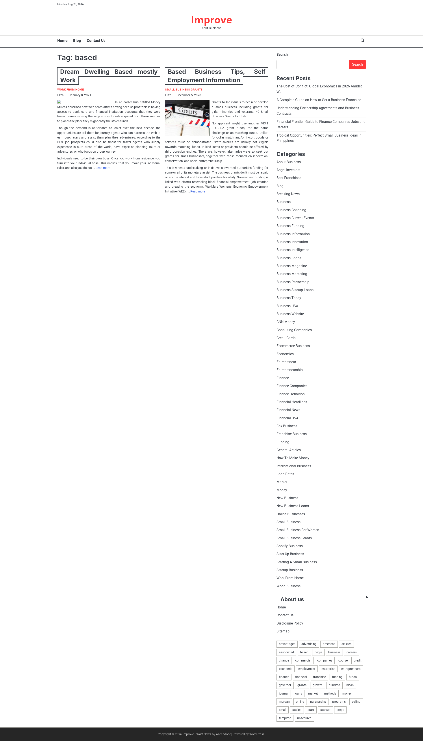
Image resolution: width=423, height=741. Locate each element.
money (347, 693)
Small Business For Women (297, 530)
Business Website (290, 314)
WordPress (256, 734)
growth (318, 685)
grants (301, 685)
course (343, 660)
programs (339, 701)
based (304, 652)
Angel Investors (288, 170)
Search (282, 54)
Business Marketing (291, 274)
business (334, 652)
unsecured (304, 718)
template (285, 718)
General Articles (288, 450)
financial (301, 677)
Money (281, 490)
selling (356, 701)
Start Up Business (290, 554)
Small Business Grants (184, 89)
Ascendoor (223, 734)
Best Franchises (288, 178)
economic (285, 669)
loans (298, 693)
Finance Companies (291, 386)
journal (283, 693)
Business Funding (290, 226)
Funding (282, 442)
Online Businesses (290, 514)
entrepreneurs (350, 669)
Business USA (287, 306)
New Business (287, 498)
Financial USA (287, 418)
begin (318, 652)
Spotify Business (289, 546)
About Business (288, 162)
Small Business (288, 522)
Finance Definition (290, 394)
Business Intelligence (292, 250)
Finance (282, 378)
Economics (285, 354)
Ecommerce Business (293, 346)
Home (62, 40)
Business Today (288, 298)
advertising (309, 644)
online (300, 701)
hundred (334, 685)
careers (352, 652)
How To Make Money (292, 458)
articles (346, 644)
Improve (211, 19)
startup (325, 709)
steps (340, 709)
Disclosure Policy (289, 623)
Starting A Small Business (296, 562)
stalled (296, 709)
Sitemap (282, 631)
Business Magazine (291, 266)
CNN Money (285, 322)
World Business (288, 586)
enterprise (328, 669)
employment (306, 669)
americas (329, 644)
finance (284, 677)
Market (281, 482)
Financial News (288, 410)
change (284, 660)
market (313, 693)
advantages (287, 644)
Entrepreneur (286, 362)
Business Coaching (291, 210)
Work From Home (70, 89)
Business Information (293, 234)
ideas (350, 685)
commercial (303, 660)
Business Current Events (295, 218)
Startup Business (289, 570)
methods (330, 693)
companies (324, 660)
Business (283, 202)
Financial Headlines (291, 402)
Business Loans (288, 258)
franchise (319, 677)
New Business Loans (292, 506)
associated (286, 652)
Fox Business (286, 426)
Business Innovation (292, 242)
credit (358, 660)
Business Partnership (292, 282)
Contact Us (96, 40)
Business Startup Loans (295, 290)
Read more (102, 168)
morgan (284, 701)
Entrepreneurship (289, 370)
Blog (77, 40)
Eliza (60, 95)
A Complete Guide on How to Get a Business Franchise (318, 100)
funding (337, 677)
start (311, 709)
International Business (293, 466)
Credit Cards (285, 338)
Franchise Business (291, 434)
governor (285, 685)
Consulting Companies (294, 330)
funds (353, 677)
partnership (318, 701)
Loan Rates (285, 474)
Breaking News (288, 194)
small (282, 709)
